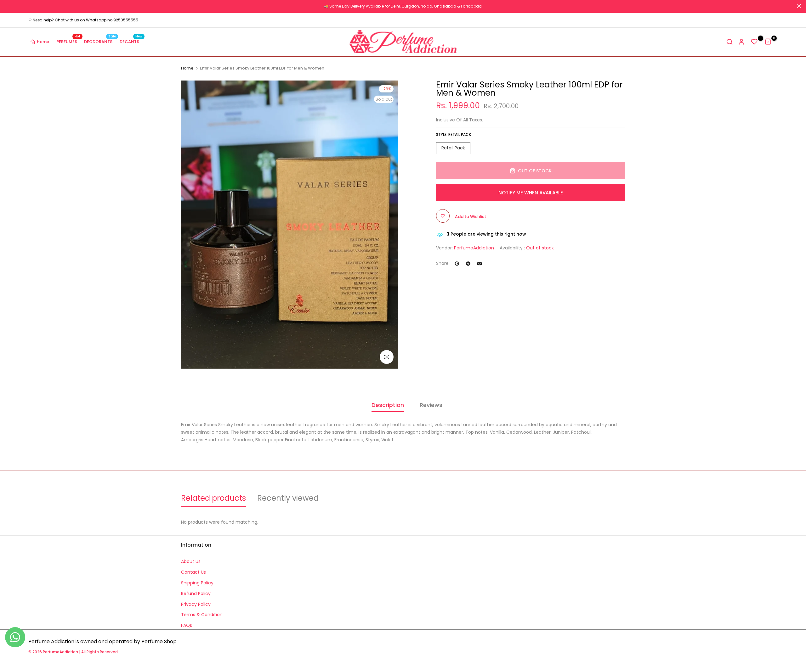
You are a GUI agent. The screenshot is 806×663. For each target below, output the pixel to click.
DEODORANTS (100, 41)
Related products (213, 498)
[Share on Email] (479, 263)
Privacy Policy (196, 604)
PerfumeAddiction (474, 248)
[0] (754, 41)
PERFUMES (68, 41)
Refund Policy (196, 593)
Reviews (431, 405)
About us (191, 561)
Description (388, 405)
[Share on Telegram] (468, 263)
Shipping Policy (197, 583)
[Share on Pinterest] (456, 263)
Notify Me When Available (530, 192)
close (7, 6)
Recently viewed (288, 498)
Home (43, 42)
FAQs (186, 625)
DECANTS (131, 41)
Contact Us (193, 572)
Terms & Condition (202, 614)
